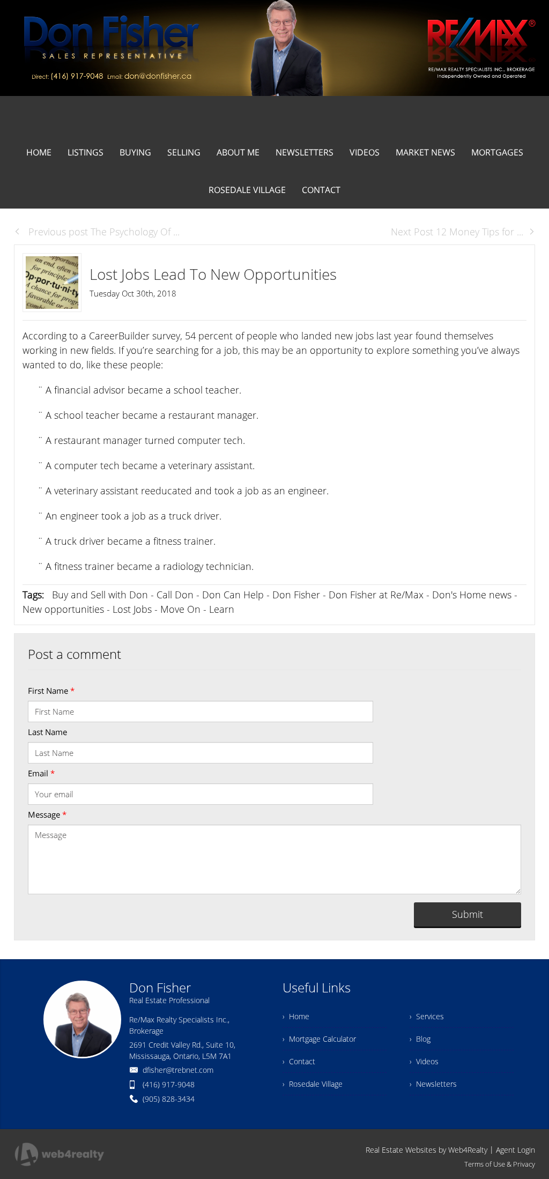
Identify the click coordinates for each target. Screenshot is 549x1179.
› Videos (424, 1061)
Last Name (47, 731)
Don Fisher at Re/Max (376, 594)
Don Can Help (233, 594)
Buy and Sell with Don (100, 594)
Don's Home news (471, 594)
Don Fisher (296, 594)
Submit (467, 914)
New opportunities (63, 609)
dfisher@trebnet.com (178, 1070)
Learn (221, 609)
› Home (296, 1016)
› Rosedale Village (313, 1084)
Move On (180, 609)
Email (41, 773)
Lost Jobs (132, 609)
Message (47, 814)
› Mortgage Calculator (319, 1039)
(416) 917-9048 (169, 1084)
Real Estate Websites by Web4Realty (426, 1150)
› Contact (299, 1061)
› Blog (420, 1039)
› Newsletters (433, 1084)
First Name (51, 690)
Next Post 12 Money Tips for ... (457, 231)
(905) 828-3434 (169, 1099)
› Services (427, 1016)
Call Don (175, 594)
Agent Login (515, 1150)
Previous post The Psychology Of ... (103, 231)
